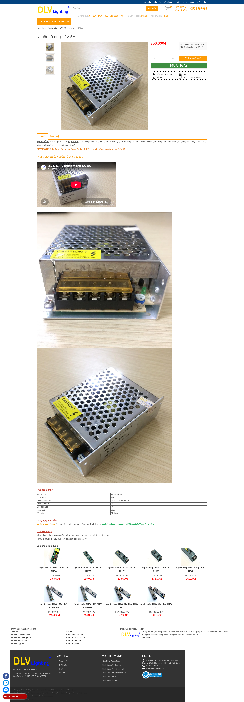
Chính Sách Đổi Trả (109, 681)
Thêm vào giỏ (193, 58)
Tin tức (177, 2)
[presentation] (42, 137)
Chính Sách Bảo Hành (110, 677)
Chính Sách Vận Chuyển (111, 665)
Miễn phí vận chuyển (164, 74)
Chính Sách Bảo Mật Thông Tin (114, 673)
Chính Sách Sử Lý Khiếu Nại (113, 669)
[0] (167, 8)
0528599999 (192, 8)
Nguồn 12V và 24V (55, 28)
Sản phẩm (168, 2)
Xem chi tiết (147, 638)
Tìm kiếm (152, 8)
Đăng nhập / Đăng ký (198, 2)
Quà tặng (186, 74)
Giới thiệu (157, 2)
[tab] (42, 136)
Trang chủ (147, 2)
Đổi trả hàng (161, 77)
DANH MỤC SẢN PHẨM (51, 21)
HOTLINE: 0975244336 (191, 77)
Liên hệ (62, 673)
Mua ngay (179, 65)
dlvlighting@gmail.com (155, 668)
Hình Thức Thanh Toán (111, 661)
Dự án (185, 2)
